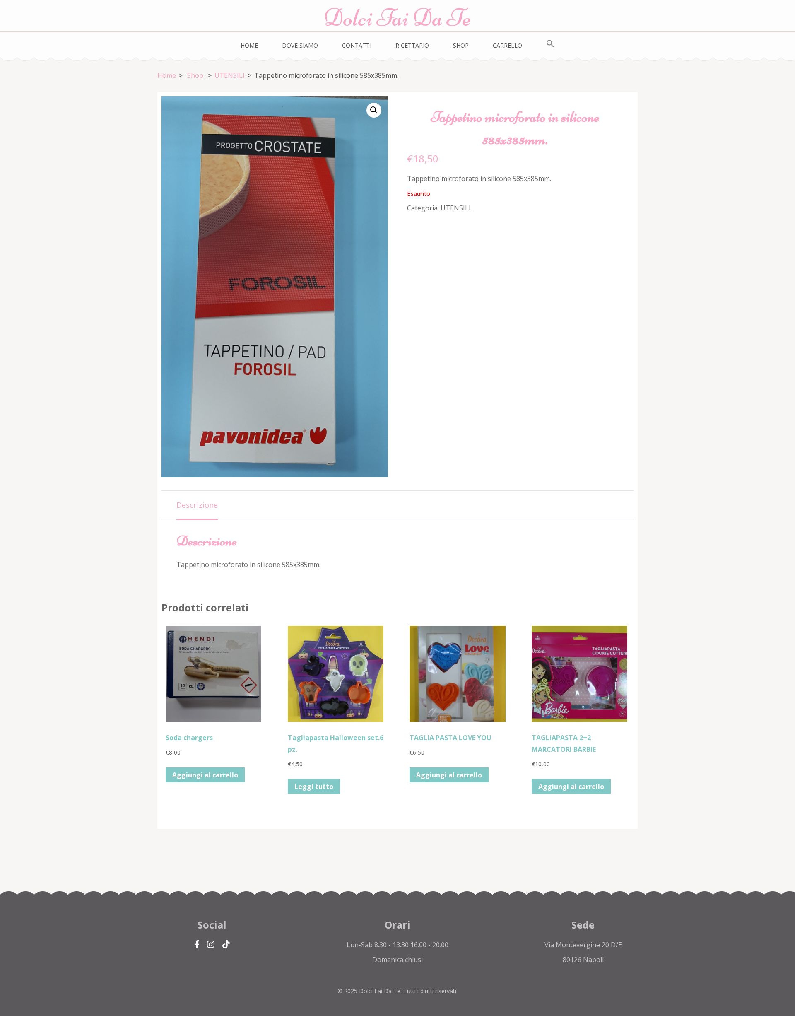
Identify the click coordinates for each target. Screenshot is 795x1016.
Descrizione (197, 505)
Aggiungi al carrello (205, 774)
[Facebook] (197, 944)
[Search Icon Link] (550, 43)
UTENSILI (456, 207)
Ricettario (412, 45)
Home (249, 45)
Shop (461, 45)
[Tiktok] (226, 944)
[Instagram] (210, 944)
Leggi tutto (313, 786)
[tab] (197, 505)
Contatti (356, 45)
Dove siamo (300, 45)
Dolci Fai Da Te (397, 17)
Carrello (507, 45)
